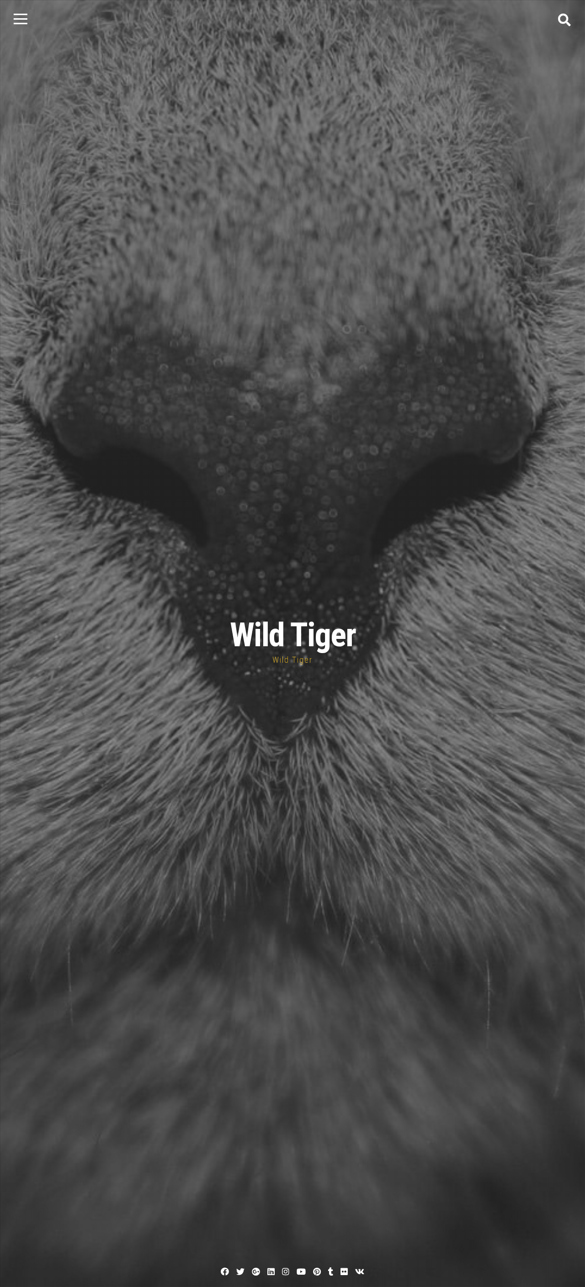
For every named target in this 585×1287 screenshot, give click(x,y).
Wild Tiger (293, 635)
